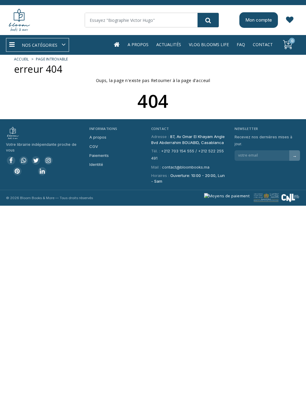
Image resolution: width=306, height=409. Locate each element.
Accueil (21, 59)
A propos (138, 44)
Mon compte (258, 20)
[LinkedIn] (42, 171)
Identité (96, 164)
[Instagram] (48, 160)
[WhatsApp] (23, 160)
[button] (37, 45)
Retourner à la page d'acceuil (180, 80)
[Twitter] (36, 160)
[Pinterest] (17, 171)
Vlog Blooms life (209, 44)
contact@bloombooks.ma (185, 167)
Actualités (168, 44)
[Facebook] (11, 160)
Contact (263, 44)
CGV (93, 146)
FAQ (241, 44)
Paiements (99, 155)
